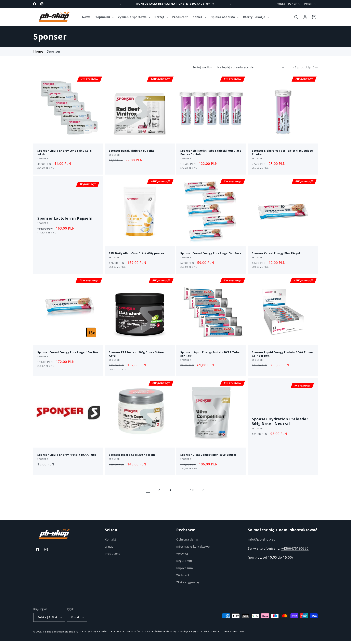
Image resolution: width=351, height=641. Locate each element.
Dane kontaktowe (233, 631)
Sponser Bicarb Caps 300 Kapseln (132, 454)
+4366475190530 (295, 548)
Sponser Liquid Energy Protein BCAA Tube (66, 454)
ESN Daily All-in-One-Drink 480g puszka (136, 253)
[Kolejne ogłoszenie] (230, 4)
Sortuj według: (203, 67)
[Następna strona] (202, 489)
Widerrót (182, 575)
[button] (104, 17)
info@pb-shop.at (261, 539)
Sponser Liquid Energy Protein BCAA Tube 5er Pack (209, 354)
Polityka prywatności (94, 631)
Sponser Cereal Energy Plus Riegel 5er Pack (210, 253)
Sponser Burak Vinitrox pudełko (132, 150)
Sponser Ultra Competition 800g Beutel (208, 454)
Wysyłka (182, 554)
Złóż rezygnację (187, 582)
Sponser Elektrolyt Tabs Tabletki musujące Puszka (282, 152)
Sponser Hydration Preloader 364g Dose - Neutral (280, 421)
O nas (109, 546)
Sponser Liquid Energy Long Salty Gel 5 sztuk (64, 152)
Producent (112, 554)
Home (38, 51)
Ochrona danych (188, 539)
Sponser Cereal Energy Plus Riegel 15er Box (68, 352)
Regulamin (184, 561)
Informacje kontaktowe (193, 546)
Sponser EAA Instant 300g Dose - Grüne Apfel (136, 354)
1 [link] (148, 490)
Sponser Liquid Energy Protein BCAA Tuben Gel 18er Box (282, 354)
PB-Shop (48, 631)
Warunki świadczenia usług (160, 631)
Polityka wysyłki (189, 631)
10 (192, 490)
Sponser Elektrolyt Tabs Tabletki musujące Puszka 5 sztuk (211, 152)
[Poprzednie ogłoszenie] (120, 4)
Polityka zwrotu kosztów (125, 631)
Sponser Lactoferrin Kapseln (64, 218)
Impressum (184, 568)
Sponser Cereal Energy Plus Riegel (276, 253)
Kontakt (110, 539)
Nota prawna (211, 631)
